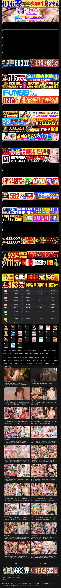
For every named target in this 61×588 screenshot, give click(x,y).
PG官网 (9, 350)
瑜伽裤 (40, 307)
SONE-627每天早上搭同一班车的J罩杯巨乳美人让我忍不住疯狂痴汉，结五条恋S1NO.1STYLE (17, 422)
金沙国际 (33, 360)
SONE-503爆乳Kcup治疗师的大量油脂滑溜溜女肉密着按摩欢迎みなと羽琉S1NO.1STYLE (43, 422)
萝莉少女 (53, 290)
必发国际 (20, 357)
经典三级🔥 (11, 363)
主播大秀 (41, 353)
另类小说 (16, 322)
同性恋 (52, 315)
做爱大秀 (51, 360)
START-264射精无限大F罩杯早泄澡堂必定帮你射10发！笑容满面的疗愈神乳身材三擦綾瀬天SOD (17, 403)
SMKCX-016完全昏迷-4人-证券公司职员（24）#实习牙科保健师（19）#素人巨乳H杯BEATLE (17, 441)
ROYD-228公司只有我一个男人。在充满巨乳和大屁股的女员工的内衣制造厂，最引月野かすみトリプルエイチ (17, 519)
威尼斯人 (4, 350)
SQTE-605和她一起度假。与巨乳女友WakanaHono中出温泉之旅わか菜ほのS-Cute (16, 384)
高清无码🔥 (41, 363)
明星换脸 (28, 307)
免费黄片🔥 (10, 360)
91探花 (28, 300)
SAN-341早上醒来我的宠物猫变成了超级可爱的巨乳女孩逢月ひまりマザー (43, 480)
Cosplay (40, 293)
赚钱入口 (35, 363)
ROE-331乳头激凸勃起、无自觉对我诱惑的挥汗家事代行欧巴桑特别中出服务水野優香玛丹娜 (17, 537)
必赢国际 (4, 353)
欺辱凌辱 (16, 300)
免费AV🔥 (47, 363)
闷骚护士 (53, 307)
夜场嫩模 (15, 357)
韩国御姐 (28, 297)
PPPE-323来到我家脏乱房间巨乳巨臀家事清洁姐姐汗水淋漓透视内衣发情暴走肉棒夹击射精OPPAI (43, 557)
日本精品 (28, 293)
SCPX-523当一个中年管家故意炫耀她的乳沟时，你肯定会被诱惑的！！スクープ (17, 480)
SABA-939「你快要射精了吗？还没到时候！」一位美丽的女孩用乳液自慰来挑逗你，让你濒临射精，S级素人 (43, 500)
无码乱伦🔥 (16, 360)
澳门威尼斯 (5, 363)
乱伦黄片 (51, 353)
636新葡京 (54, 357)
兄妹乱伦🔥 (23, 363)
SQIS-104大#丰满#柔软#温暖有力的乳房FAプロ (43, 383)
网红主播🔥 (53, 363)
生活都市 (16, 318)
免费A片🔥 (17, 363)
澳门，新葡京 (39, 360)
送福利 (44, 350)
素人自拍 (53, 293)
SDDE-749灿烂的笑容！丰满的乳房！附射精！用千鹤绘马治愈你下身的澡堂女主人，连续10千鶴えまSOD (17, 461)
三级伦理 (16, 293)
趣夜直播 (9, 357)
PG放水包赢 (15, 353)
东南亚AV (53, 297)
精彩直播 (26, 353)
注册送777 (40, 350)
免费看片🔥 (48, 357)
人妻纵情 (41, 318)
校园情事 (28, 318)
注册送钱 (34, 350)
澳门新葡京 (25, 357)
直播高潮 (21, 353)
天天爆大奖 (28, 360)
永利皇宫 (42, 357)
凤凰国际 (9, 353)
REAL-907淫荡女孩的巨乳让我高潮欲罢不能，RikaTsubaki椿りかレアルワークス (16, 557)
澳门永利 (24, 350)
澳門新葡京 (37, 357)
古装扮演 (16, 304)
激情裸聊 (4, 360)
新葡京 (49, 350)
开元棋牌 (14, 350)
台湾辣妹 (16, 297)
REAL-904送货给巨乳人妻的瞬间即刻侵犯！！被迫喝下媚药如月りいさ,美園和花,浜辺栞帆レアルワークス (43, 538)
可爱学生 (41, 304)
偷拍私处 (4, 357)
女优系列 (28, 304)
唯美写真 (41, 311)
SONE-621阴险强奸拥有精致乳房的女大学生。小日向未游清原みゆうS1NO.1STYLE (43, 403)
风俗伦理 (53, 318)
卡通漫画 (16, 311)
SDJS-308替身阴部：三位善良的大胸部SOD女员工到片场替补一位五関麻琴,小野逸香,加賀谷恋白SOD (43, 461)
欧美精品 (41, 290)
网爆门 (52, 311)
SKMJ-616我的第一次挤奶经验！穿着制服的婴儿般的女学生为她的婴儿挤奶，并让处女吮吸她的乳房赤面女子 (43, 442)
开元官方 (22, 360)
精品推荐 (16, 290)
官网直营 (19, 350)
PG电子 (29, 350)
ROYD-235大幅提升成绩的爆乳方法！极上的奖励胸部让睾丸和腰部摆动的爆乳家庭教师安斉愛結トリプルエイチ (43, 519)
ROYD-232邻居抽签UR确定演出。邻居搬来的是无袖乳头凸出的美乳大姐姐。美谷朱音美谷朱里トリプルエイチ (17, 500)
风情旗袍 (16, 307)
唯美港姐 (41, 297)
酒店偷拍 (36, 353)
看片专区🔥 (29, 363)
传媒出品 (16, 315)
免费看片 (45, 360)
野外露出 (53, 300)
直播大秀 (56, 360)
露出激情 (28, 311)
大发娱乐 (31, 357)
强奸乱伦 (28, 290)
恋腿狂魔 (53, 304)
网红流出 (41, 300)
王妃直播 (46, 353)
